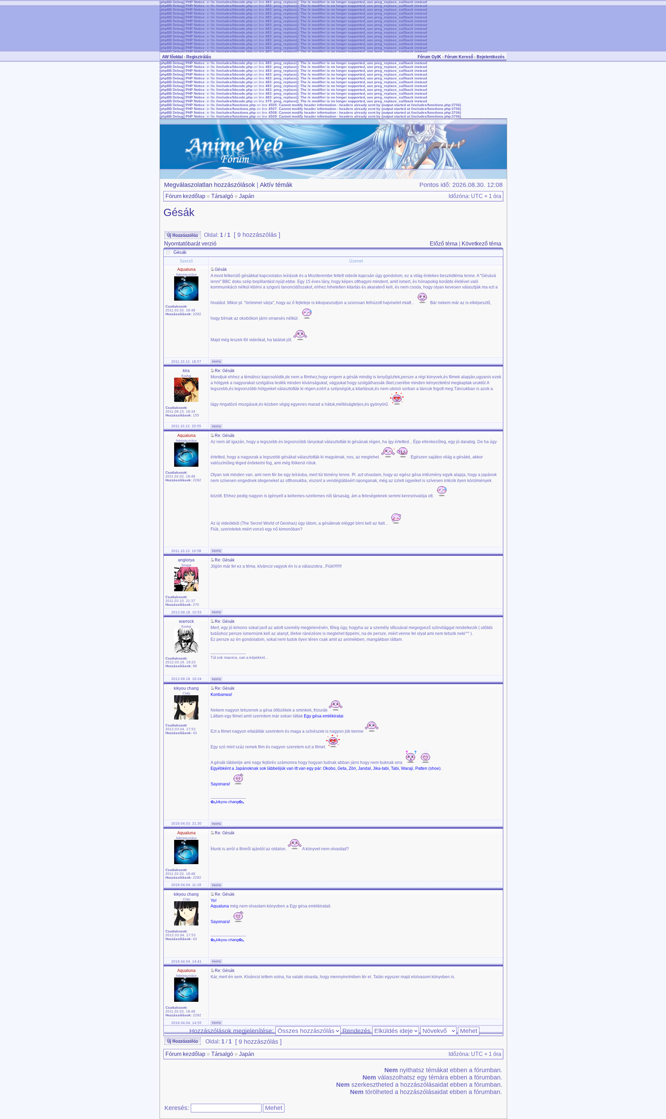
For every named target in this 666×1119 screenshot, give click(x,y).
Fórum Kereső (459, 56)
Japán (246, 196)
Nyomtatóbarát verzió (190, 244)
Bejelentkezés (491, 56)
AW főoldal (172, 56)
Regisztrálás (198, 56)
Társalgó (222, 196)
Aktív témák (276, 184)
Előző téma (444, 244)
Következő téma (481, 244)
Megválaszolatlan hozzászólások (209, 184)
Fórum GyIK (429, 56)
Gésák (179, 212)
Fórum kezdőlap (185, 196)
